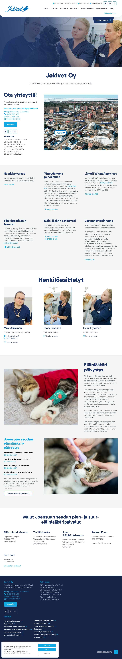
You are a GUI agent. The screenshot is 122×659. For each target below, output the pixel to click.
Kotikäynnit (38, 637)
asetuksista (26, 653)
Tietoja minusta (12, 342)
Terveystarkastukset (12, 621)
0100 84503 (12, 474)
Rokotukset (8, 624)
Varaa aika (10, 124)
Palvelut (73, 8)
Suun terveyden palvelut (44, 626)
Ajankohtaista (101, 8)
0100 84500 (12, 455)
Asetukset (47, 653)
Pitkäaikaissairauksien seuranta (17, 629)
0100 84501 (11, 461)
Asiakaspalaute (87, 8)
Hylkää (47, 649)
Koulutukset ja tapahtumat (45, 634)
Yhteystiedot (109, 13)
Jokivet (55, 8)
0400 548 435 (84, 3)
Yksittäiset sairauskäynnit (14, 627)
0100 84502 (12, 468)
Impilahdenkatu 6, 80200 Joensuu (65, 3)
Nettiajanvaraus (102, 20)
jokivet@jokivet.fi (97, 3)
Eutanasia (38, 629)
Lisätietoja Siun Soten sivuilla (18, 493)
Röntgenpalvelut (41, 623)
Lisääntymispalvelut (42, 632)
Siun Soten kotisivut (12, 566)
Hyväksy (47, 645)
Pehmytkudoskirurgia (12, 632)
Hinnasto (64, 8)
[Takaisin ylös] (116, 652)
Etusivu (46, 8)
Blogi (112, 8)
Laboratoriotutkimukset (44, 621)
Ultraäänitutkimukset (12, 635)
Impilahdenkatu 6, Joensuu (17, 112)
